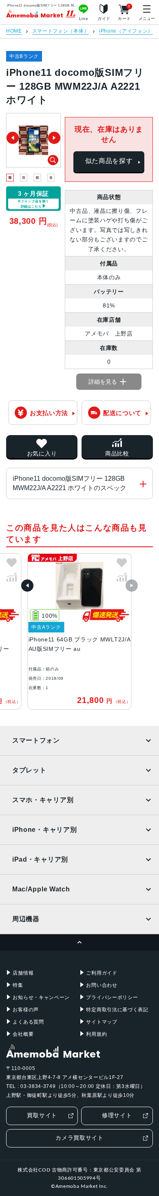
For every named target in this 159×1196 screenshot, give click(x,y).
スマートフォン (36, 740)
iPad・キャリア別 (40, 859)
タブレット (29, 770)
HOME (14, 31)
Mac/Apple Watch (41, 889)
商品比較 (117, 453)
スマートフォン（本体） (60, 31)
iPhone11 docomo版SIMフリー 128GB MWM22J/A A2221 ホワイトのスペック (69, 483)
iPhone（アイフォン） (126, 31)
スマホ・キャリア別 (42, 799)
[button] (27, 585)
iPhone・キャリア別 (44, 829)
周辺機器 (26, 918)
